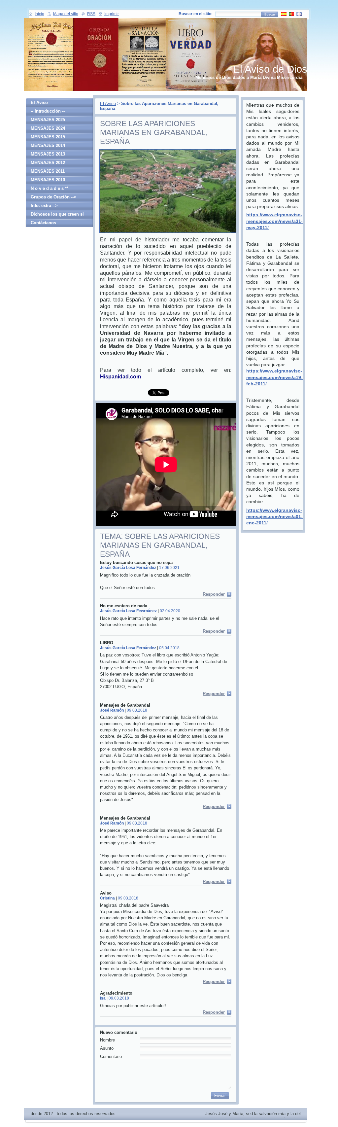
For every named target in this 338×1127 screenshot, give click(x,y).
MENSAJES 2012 (48, 162)
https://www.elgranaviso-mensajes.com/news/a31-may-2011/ (274, 221)
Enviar (220, 1096)
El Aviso (108, 103)
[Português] (291, 14)
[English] (299, 14)
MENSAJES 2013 (48, 154)
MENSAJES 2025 (48, 119)
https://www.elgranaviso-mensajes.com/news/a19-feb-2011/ (274, 377)
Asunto (107, 1048)
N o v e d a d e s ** (49, 188)
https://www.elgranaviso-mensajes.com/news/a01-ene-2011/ (274, 516)
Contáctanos (43, 222)
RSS (91, 14)
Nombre (107, 1040)
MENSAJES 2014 (48, 145)
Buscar (269, 14)
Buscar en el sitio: (196, 14)
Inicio (39, 14)
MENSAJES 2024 (48, 128)
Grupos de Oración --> (53, 196)
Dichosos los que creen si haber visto (57, 215)
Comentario (111, 1056)
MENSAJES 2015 (48, 136)
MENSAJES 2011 (48, 171)
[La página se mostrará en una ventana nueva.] (174, 232)
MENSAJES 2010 (48, 179)
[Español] (284, 14)
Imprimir (111, 14)
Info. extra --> (44, 205)
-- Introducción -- (48, 111)
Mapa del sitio (65, 14)
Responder (214, 594)
